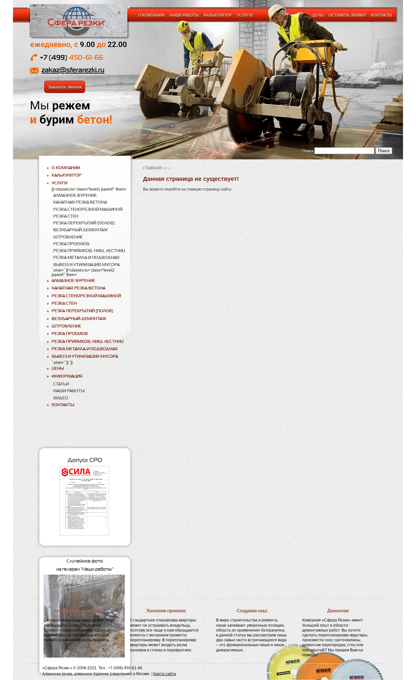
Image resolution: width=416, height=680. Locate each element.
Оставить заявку (347, 15)
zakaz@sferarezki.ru (73, 70)
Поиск (307, 151)
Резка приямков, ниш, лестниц (89, 250)
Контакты (381, 15)
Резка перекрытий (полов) (84, 222)
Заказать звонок (65, 86)
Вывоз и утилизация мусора (86, 264)
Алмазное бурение (75, 195)
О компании (151, 15)
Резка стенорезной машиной (88, 209)
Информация (67, 376)
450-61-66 (71, 57)
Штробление (68, 236)
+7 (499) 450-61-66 (125, 668)
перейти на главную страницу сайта (197, 189)
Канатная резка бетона (80, 202)
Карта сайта (164, 674)
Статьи (61, 383)
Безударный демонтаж (80, 229)
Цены (318, 15)
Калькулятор (218, 15)
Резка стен (65, 216)
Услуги (245, 15)
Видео (60, 397)
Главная (152, 168)
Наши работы (184, 15)
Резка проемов (71, 243)
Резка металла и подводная (86, 257)
